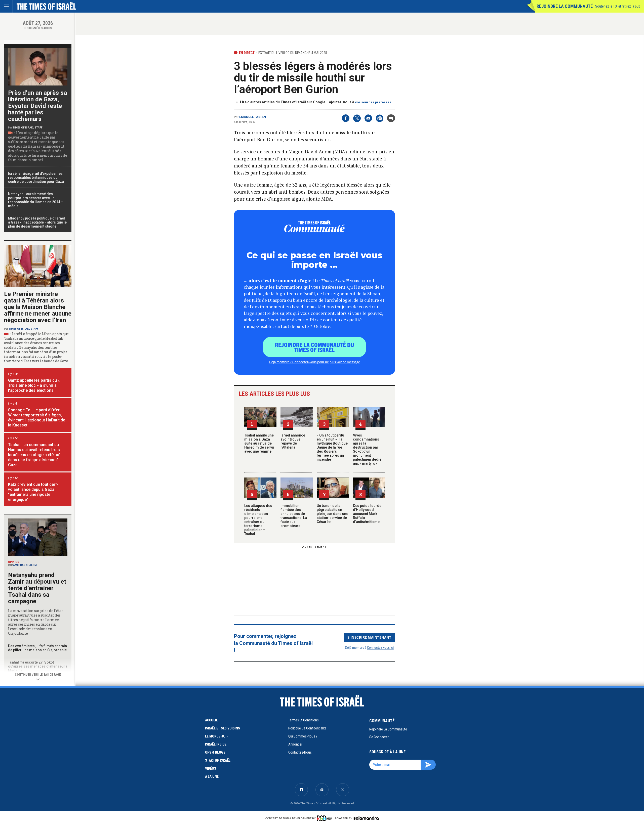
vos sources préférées (373, 102)
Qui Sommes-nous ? (302, 736)
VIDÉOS (210, 768)
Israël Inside (215, 744)
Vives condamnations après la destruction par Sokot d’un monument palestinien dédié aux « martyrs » (367, 449)
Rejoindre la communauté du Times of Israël (314, 347)
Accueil (211, 720)
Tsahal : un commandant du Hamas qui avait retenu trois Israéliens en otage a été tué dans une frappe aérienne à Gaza (34, 454)
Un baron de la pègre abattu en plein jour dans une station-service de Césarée (332, 514)
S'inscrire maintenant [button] (369, 637)
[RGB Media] (325, 818)
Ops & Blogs (215, 752)
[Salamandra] (366, 818)
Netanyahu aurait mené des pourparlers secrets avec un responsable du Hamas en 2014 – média (35, 200)
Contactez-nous (300, 752)
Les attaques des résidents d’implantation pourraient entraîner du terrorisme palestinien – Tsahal (258, 520)
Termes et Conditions (303, 720)
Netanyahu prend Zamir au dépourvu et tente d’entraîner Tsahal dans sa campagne (37, 588)
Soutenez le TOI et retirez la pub (617, 6)
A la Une (212, 776)
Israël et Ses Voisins (222, 728)
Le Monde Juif (216, 736)
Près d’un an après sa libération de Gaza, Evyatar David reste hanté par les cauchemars (37, 105)
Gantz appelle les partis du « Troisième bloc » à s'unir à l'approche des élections (34, 385)
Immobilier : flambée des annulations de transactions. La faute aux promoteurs (293, 516)
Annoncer (295, 744)
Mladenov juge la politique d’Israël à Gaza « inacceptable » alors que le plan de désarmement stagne (37, 222)
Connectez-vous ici (380, 647)
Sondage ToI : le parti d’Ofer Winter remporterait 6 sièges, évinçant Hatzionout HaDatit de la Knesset (36, 417)
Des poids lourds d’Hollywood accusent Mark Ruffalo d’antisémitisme (367, 514)
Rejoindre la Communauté (565, 6)
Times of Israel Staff (28, 127)
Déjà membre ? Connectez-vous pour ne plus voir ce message (314, 362)
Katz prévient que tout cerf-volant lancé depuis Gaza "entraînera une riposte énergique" (33, 492)
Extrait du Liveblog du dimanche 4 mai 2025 (292, 53)
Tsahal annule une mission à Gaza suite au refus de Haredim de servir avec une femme (259, 443)
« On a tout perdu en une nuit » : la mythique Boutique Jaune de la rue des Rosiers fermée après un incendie (332, 447)
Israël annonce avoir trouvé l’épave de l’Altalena (292, 441)
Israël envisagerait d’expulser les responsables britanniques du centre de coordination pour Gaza (36, 177)
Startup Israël (217, 760)
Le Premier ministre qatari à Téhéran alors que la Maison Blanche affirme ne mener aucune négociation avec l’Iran (37, 307)
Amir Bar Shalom (25, 565)
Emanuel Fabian (252, 117)
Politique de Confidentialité (307, 728)
